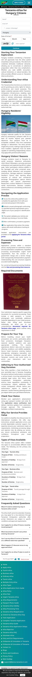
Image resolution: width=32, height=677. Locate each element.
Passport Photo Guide (11, 603)
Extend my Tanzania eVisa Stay (14, 615)
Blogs (5, 650)
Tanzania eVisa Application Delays (15, 626)
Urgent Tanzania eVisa (11, 597)
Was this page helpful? (8, 559)
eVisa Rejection (8, 629)
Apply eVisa (7, 567)
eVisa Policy (7, 591)
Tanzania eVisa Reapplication (13, 612)
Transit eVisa (7, 579)
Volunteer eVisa (8, 635)
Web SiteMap (7, 659)
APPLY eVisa (18, 3)
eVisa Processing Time (11, 609)
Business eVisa (8, 573)
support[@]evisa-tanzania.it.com (15, 662)
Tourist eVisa (7, 570)
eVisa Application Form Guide (13, 588)
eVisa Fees (6, 594)
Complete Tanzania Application (14, 621)
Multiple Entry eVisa (10, 582)
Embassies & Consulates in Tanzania (16, 641)
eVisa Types (7, 585)
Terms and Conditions (11, 653)
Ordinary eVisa (8, 576)
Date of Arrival (6, 36)
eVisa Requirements (10, 600)
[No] (18, 559)
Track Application (9, 618)
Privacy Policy (8, 656)
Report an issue (25, 559)
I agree (22, 675)
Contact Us (7, 647)
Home (5, 7)
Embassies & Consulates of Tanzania (16, 644)
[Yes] (15, 559)
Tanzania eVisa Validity (11, 606)
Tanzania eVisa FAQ (10, 632)
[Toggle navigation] (29, 2)
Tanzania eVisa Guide (10, 624)
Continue (16, 48)
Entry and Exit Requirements (13, 638)
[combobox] (3, 28)
